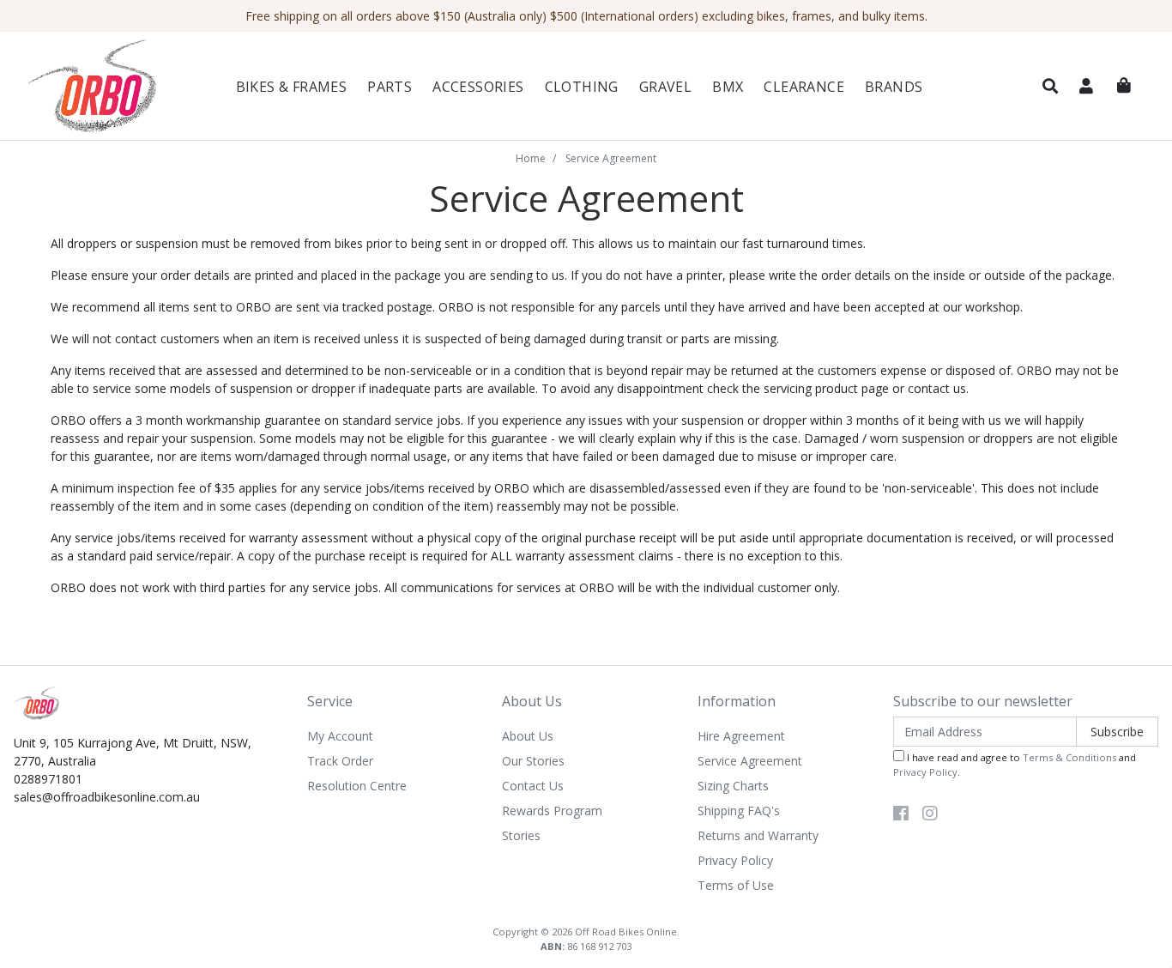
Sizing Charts (733, 785)
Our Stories (533, 761)
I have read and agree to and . (1014, 764)
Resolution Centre (357, 785)
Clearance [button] (804, 86)
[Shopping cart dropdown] (1124, 86)
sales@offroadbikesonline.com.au (107, 797)
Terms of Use (736, 885)
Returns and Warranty (758, 835)
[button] (1050, 87)
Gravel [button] (665, 86)
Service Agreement (750, 761)
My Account (340, 736)
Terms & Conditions (1069, 757)
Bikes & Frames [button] (291, 86)
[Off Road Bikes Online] (109, 86)
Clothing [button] (582, 86)
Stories (521, 835)
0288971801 (48, 779)
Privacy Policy (735, 860)
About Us (527, 736)
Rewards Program (552, 810)
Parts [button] (389, 86)
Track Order (340, 761)
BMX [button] (727, 86)
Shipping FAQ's (739, 810)
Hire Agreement (741, 736)
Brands (893, 86)
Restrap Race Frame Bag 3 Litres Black (146, 899)
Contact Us (533, 785)
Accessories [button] (477, 86)
